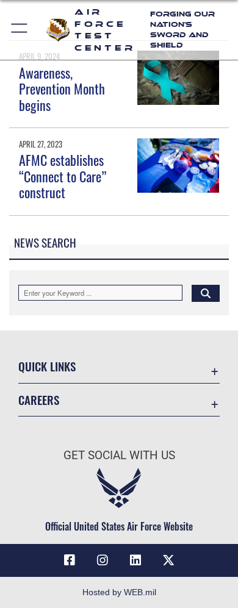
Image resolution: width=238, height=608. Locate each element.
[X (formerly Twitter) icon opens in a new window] (168, 560)
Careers (38, 400)
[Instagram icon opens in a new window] (102, 560)
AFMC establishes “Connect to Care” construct (62, 176)
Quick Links (47, 366)
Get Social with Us (119, 455)
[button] (20, 30)
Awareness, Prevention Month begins (62, 89)
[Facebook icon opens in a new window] (69, 560)
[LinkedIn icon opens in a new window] (135, 560)
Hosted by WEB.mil (119, 592)
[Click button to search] (206, 293)
